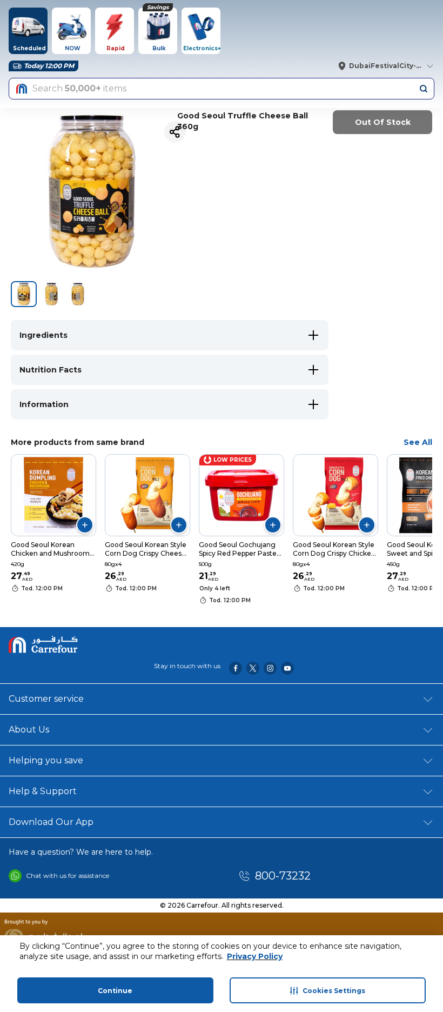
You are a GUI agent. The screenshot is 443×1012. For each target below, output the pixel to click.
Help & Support (43, 791)
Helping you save (46, 760)
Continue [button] (115, 991)
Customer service (46, 699)
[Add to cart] (84, 525)
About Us (29, 729)
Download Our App (51, 822)
